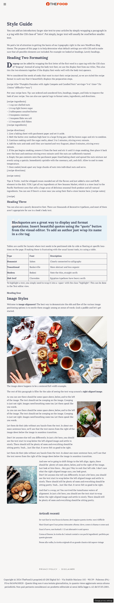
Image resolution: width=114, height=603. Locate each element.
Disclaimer (68, 569)
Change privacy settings (103, 601)
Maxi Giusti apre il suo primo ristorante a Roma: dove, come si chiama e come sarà (74, 524)
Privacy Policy (48, 569)
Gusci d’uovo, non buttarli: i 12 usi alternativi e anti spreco (64, 529)
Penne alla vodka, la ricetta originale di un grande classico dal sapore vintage (71, 542)
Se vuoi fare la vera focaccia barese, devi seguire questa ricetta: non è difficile (72, 519)
